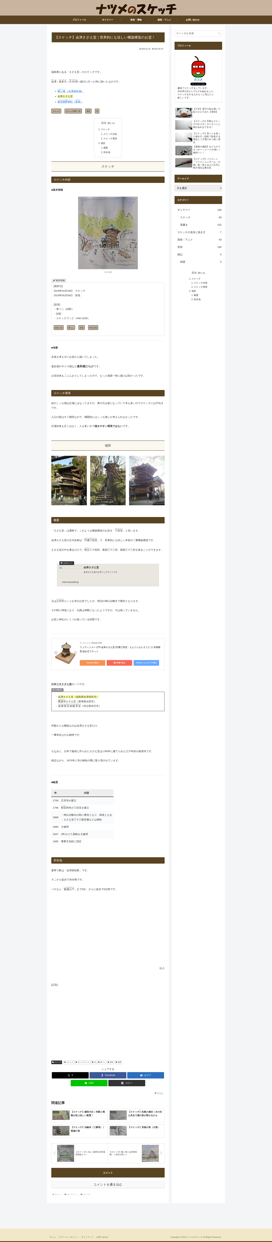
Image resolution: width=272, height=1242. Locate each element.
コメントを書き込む (108, 1184)
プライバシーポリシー (68, 1237)
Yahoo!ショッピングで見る (146, 663)
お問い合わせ (102, 1237)
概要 (105, 147)
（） (70, 101)
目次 (103, 123)
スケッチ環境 (110, 138)
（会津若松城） (71, 91)
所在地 (106, 152)
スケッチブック (84, 1062)
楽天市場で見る (119, 663)
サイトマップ (87, 1237)
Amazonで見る (92, 663)
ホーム (53, 1237)
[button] (126, 1083)
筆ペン (102, 1062)
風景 (119, 1062)
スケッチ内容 (110, 134)
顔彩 (111, 1062)
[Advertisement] (108, 58)
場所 (103, 143)
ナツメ (198, 79)
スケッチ (105, 129)
